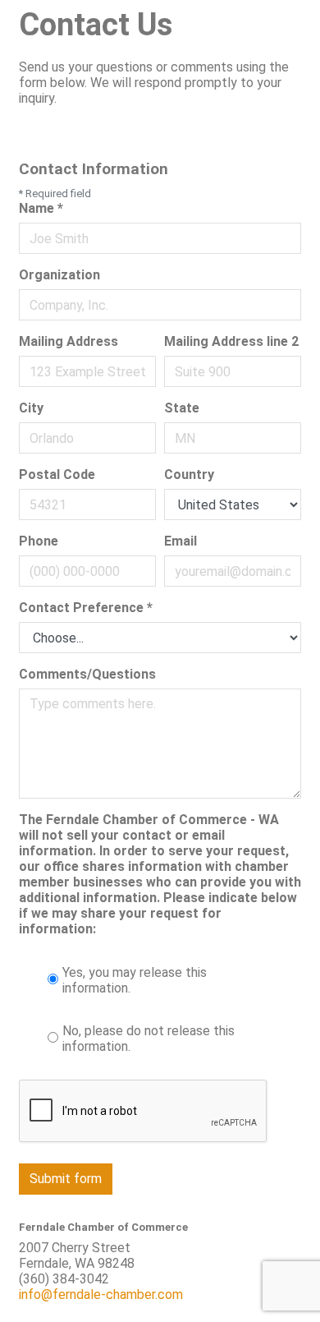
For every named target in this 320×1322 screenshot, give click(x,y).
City (31, 408)
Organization (59, 275)
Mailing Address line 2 (231, 341)
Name (41, 208)
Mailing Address (68, 341)
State (181, 408)
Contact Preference (86, 607)
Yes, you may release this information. (134, 980)
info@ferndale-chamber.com (101, 1294)
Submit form (66, 1178)
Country (189, 474)
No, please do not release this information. (148, 1038)
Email (180, 541)
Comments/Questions (87, 674)
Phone (38, 541)
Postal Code (57, 474)
